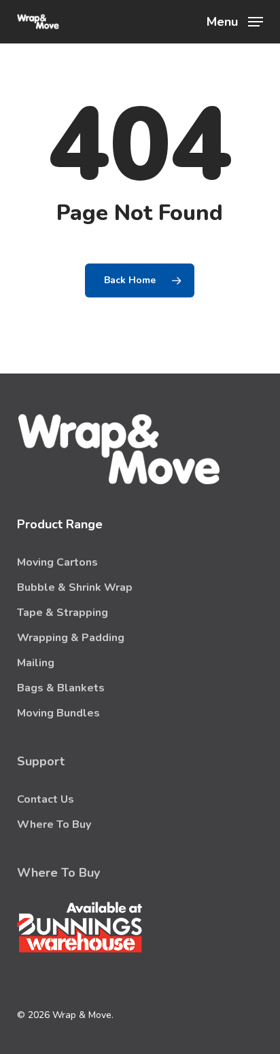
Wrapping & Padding (70, 637)
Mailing (35, 662)
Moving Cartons (57, 562)
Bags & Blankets (61, 687)
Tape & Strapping (62, 612)
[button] (235, 20)
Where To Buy (54, 824)
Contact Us (45, 799)
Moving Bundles (58, 713)
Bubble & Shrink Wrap (75, 587)
